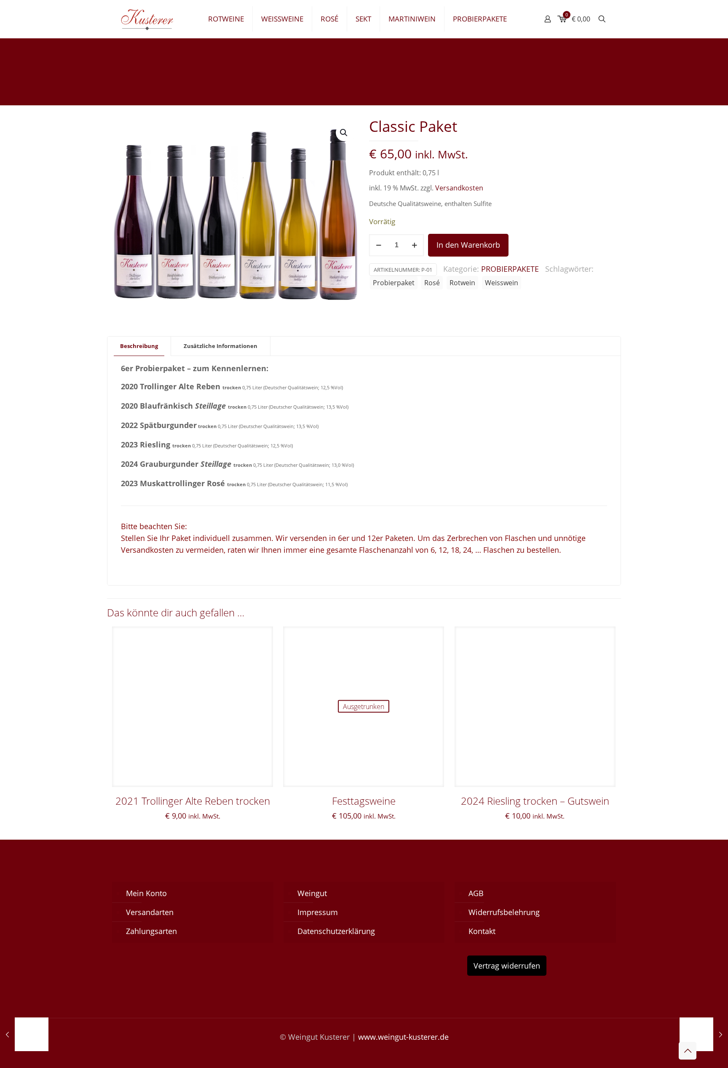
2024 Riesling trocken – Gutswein (535, 801)
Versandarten (150, 912)
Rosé (432, 282)
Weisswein (501, 282)
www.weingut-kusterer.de (403, 1037)
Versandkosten (459, 188)
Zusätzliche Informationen (220, 346)
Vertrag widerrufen (507, 966)
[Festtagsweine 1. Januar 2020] (704, 1034)
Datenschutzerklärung (336, 931)
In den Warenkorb (468, 245)
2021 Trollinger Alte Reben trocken (192, 801)
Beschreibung (139, 346)
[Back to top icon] (687, 1051)
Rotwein (462, 282)
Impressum (317, 912)
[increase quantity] (414, 245)
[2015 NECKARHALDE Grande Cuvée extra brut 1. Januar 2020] (24, 1034)
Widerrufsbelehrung (504, 912)
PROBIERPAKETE (510, 269)
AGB (476, 893)
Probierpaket (394, 282)
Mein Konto (146, 893)
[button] (344, 132)
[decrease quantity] (378, 245)
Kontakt (481, 931)
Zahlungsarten (151, 931)
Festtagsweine (364, 801)
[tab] (139, 346)
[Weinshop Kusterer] (153, 19)
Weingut (312, 893)
